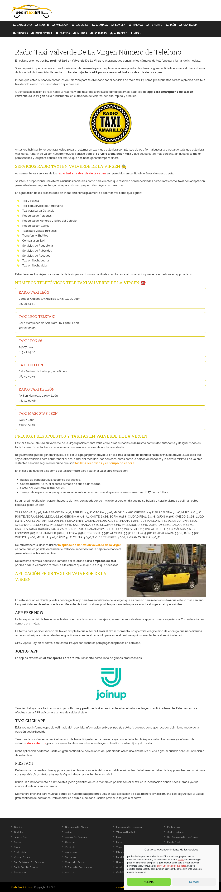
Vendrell (70, 847)
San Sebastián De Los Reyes (182, 837)
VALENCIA (62, 25)
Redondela (20, 852)
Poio (118, 837)
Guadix (18, 827)
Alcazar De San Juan (76, 837)
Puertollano (122, 857)
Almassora (71, 852)
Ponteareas (173, 827)
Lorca (119, 842)
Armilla (120, 867)
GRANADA (101, 25)
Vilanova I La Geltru (126, 832)
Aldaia (68, 832)
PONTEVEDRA (43, 33)
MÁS (136, 33)
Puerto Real (173, 842)
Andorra (69, 872)
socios (181, 859)
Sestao (17, 842)
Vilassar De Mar (22, 857)
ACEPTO (149, 881)
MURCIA (82, 33)
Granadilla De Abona (76, 827)
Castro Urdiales (175, 832)
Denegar (194, 881)
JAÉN (172, 25)
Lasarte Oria (20, 837)
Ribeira (120, 852)
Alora (17, 847)
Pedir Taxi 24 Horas (22, 887)
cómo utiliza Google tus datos (171, 866)
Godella (18, 832)
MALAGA (137, 25)
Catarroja (70, 842)
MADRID (44, 25)
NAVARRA (22, 33)
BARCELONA (24, 25)
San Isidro (70, 857)
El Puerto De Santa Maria (78, 867)
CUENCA (64, 33)
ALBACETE (120, 33)
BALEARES (81, 25)
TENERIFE (156, 25)
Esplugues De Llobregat (129, 827)
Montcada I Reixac (75, 862)
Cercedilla (20, 872)
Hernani (120, 862)
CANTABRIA (190, 25)
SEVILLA (120, 25)
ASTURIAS (100, 33)
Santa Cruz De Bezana (26, 867)
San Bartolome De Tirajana (29, 862)
